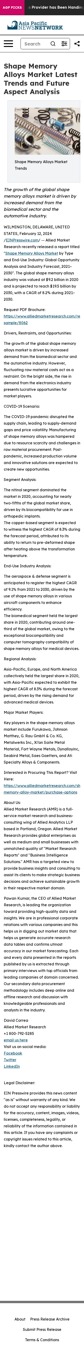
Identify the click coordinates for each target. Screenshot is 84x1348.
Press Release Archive (50, 1319)
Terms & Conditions (42, 1339)
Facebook (13, 1053)
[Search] (53, 43)
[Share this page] (77, 43)
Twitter (10, 1059)
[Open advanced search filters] (64, 43)
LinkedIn (12, 1066)
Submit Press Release (42, 1329)
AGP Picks (12, 7)
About (19, 1319)
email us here (16, 1040)
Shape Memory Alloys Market (31, 253)
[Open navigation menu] (8, 43)
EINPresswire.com (22, 240)
